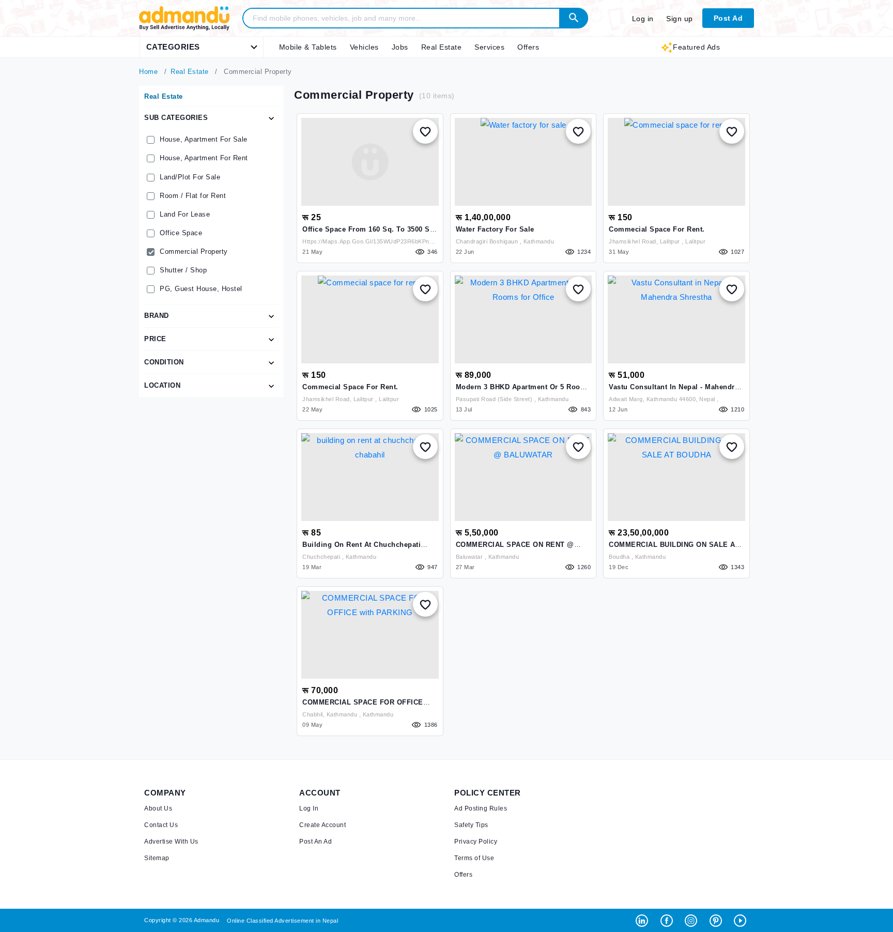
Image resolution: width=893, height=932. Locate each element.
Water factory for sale (495, 229)
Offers (528, 47)
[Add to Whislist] (425, 131)
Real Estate (441, 47)
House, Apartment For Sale (204, 139)
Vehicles (364, 47)
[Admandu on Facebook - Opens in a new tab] (669, 920)
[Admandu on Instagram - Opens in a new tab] (693, 920)
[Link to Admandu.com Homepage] (184, 28)
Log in (643, 18)
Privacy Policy (475, 841)
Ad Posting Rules (480, 808)
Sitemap (157, 858)
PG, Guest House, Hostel (201, 289)
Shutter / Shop (183, 270)
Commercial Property (194, 251)
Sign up (679, 18)
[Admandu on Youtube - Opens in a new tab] (741, 920)
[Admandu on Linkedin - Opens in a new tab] (644, 920)
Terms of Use (474, 858)
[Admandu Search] (573, 18)
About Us (158, 808)
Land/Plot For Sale (190, 177)
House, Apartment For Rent (204, 158)
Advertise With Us (171, 841)
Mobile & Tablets (308, 47)
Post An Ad (315, 841)
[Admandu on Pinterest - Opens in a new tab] (718, 920)
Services (489, 47)
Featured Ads (696, 47)
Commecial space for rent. (657, 229)
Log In (308, 808)
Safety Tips (471, 825)
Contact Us (161, 825)
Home (148, 71)
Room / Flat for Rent (193, 196)
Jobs (400, 47)
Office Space (181, 233)
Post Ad (728, 18)
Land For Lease (185, 214)
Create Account (322, 825)
